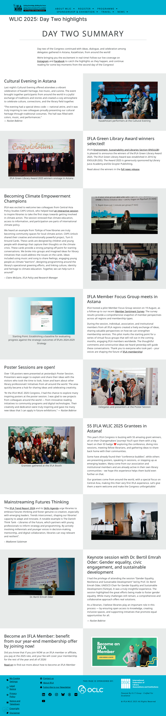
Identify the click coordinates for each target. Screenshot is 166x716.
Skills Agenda (51, 508)
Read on (8, 664)
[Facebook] (50, 694)
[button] (5, 710)
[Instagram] (56, 694)
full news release (130, 169)
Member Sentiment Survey (129, 311)
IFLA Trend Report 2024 (22, 508)
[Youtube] (43, 701)
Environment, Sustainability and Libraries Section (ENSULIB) (126, 149)
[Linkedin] (43, 694)
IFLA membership (132, 351)
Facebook (59, 61)
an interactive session (66, 210)
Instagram (43, 61)
